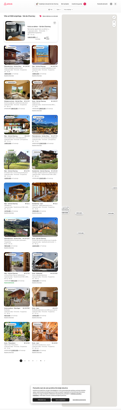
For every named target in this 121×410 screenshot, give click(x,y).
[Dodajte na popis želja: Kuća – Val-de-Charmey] (55, 82)
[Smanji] (114, 25)
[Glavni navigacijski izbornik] (115, 4)
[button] (31, 37)
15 (40, 360)
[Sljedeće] (44, 360)
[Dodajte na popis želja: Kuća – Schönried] (55, 254)
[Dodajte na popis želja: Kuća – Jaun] (55, 289)
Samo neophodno (60, 400)
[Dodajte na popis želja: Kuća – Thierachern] (27, 324)
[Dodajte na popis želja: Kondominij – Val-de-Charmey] (55, 152)
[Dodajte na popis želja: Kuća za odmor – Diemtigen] (27, 289)
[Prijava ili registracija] (111, 4)
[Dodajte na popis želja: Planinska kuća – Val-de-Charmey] (27, 47)
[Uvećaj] (114, 22)
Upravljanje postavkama (79, 400)
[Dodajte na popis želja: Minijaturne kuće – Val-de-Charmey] (27, 82)
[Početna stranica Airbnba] (8, 4)
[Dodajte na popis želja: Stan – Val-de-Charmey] (55, 47)
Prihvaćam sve (42, 400)
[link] (17, 360)
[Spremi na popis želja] (54, 23)
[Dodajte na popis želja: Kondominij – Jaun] (55, 184)
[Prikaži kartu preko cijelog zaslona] (114, 17)
